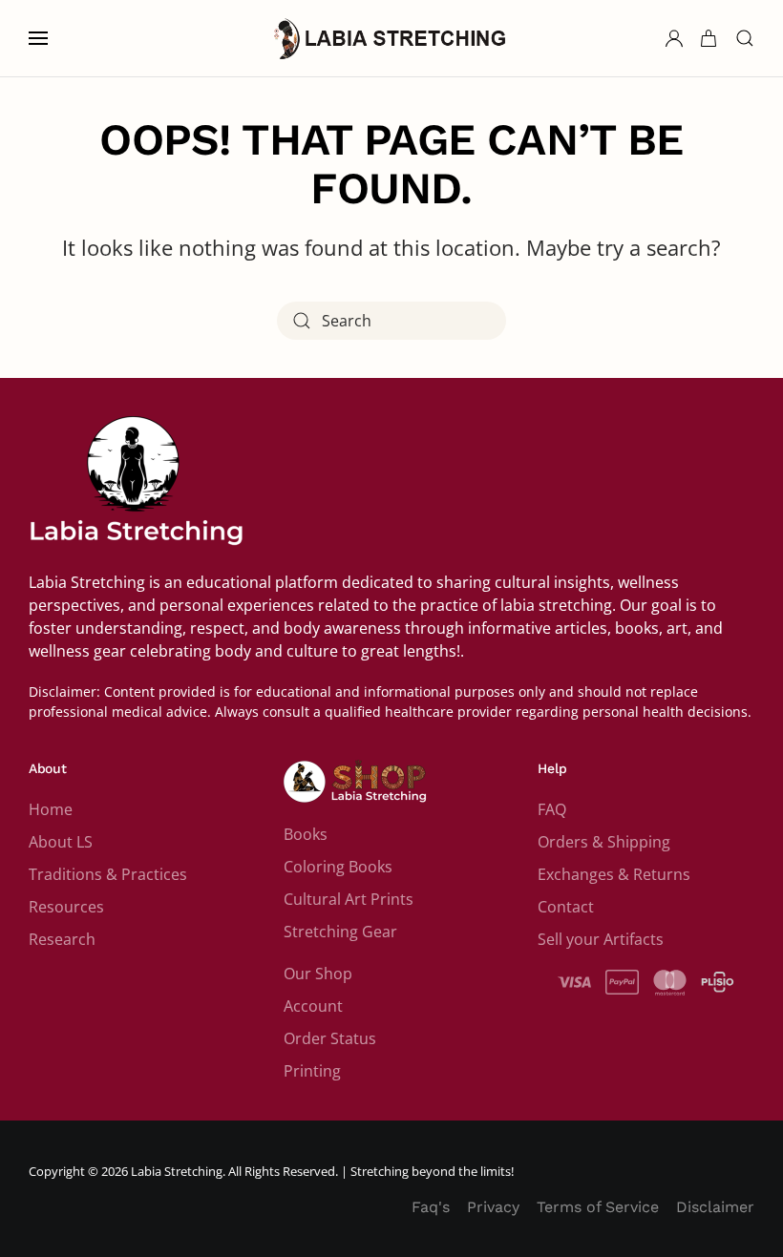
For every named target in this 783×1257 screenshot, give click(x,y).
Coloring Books (338, 866)
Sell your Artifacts (601, 939)
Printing (312, 1070)
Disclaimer (715, 1207)
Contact (566, 906)
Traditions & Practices (108, 874)
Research (62, 939)
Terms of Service (598, 1207)
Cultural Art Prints (348, 899)
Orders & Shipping (604, 841)
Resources (66, 906)
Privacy (493, 1207)
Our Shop (318, 973)
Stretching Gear (340, 931)
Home (51, 809)
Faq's (431, 1207)
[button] (38, 38)
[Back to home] (391, 38)
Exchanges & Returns (614, 874)
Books (306, 834)
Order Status (330, 1038)
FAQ (552, 809)
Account (313, 1005)
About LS (61, 841)
